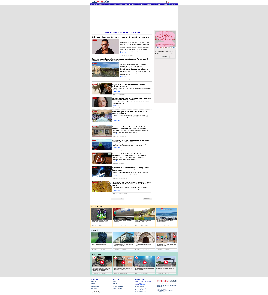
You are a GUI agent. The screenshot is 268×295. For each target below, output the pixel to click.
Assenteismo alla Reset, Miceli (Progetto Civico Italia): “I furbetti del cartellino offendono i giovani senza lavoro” (166, 246)
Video (114, 281)
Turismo (134, 4)
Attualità (101, 4)
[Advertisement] (134, 17)
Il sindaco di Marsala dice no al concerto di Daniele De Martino (120, 37)
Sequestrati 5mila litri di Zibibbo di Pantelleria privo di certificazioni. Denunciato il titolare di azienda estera (131, 184)
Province (173, 4)
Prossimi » (147, 199)
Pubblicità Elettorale (95, 286)
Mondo (159, 4)
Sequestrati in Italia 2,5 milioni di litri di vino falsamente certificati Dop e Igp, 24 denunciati (129, 154)
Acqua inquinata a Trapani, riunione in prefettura (101, 221)
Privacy (93, 283)
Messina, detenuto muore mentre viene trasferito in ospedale (101, 245)
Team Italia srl (142, 284)
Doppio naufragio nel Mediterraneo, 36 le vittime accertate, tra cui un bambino (130, 141)
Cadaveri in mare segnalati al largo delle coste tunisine (143, 221)
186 (122, 199)
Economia (127, 4)
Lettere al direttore (124, 1)
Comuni (165, 4)
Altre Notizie (94, 288)
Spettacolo (142, 4)
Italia (154, 4)
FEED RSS (115, 290)
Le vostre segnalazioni (137, 1)
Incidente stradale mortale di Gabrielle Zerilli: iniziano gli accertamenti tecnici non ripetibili (129, 127)
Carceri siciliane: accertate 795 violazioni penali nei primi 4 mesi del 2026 (131, 112)
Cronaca (93, 4)
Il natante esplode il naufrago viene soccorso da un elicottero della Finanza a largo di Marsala (166, 221)
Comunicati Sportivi (139, 289)
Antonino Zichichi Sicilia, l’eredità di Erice (122, 245)
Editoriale (114, 1)
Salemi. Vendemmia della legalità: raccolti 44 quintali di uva (122, 221)
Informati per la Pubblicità (140, 291)
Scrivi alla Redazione (139, 286)
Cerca (158, 1)
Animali (149, 4)
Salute (121, 4)
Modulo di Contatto (150, 1)
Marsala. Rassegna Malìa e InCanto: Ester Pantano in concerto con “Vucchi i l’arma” (131, 98)
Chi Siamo (93, 281)
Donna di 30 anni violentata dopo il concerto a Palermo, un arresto (129, 85)
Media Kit (93, 285)
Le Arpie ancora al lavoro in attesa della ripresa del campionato (144, 245)
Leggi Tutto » (123, 52)
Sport (114, 4)
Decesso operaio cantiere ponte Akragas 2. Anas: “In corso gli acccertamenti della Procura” (120, 60)
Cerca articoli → (165, 56)
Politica (109, 4)
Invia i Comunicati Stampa (141, 288)
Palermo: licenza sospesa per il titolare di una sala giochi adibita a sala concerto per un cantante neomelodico (130, 169)
